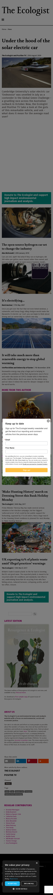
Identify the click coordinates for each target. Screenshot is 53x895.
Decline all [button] (29, 883)
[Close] (48, 420)
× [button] (37, 863)
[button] (21, 889)
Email (7, 440)
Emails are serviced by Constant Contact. (35, 464)
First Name (9, 448)
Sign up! (26, 470)
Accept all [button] (12, 883)
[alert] (20, 876)
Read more (14, 879)
